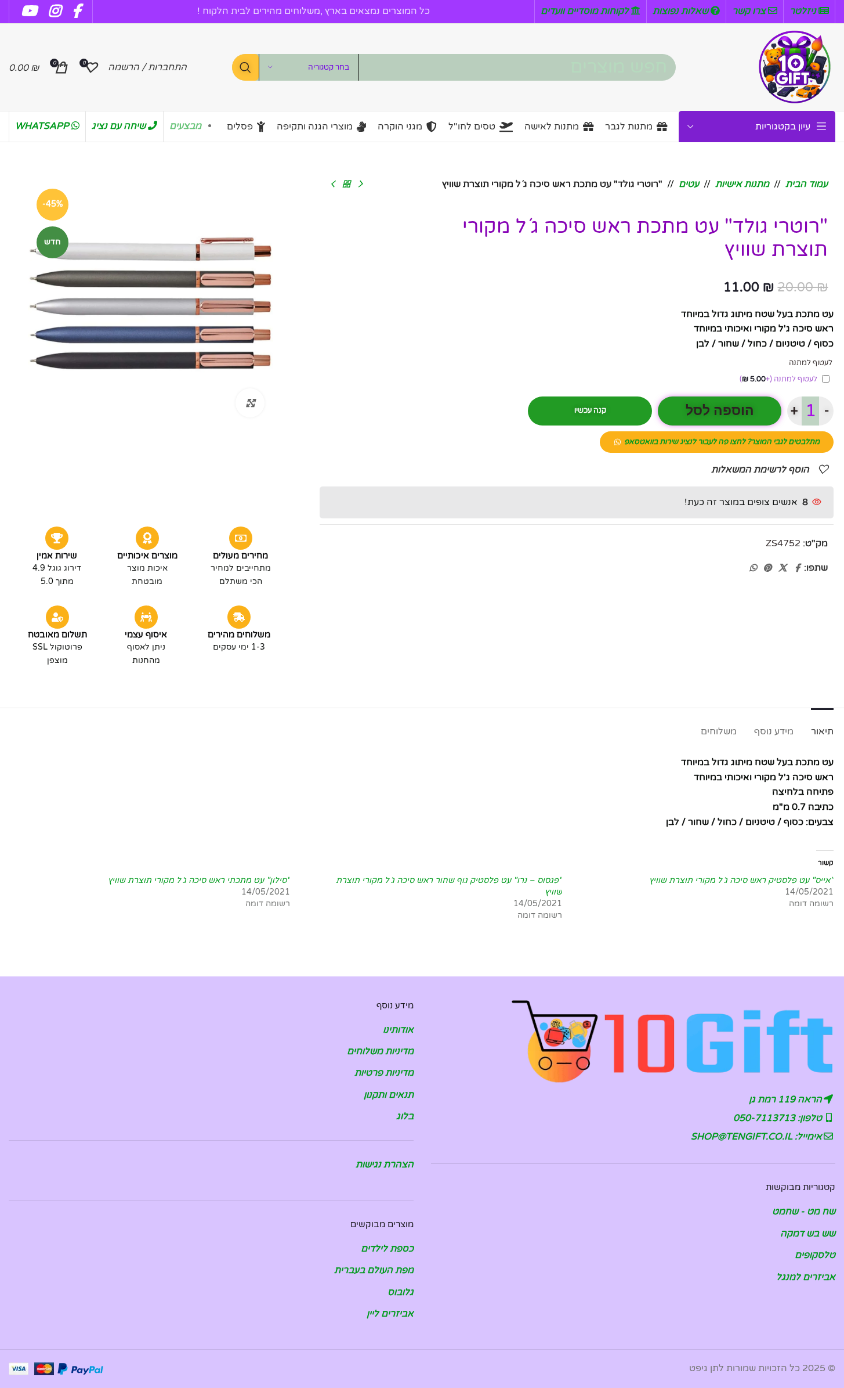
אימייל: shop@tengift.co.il (757, 1136)
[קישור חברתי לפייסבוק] (797, 568)
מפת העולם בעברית (374, 1270)
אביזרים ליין (390, 1313)
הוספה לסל (720, 411)
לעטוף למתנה (778, 379)
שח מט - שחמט (803, 1211)
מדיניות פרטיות (384, 1073)
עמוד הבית (806, 184)
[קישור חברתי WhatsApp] (753, 568)
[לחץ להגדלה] (250, 402)
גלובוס (400, 1292)
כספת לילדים (387, 1248)
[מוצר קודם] (360, 185)
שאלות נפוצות (682, 11)
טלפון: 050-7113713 (778, 1118)
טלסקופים (815, 1255)
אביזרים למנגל (805, 1277)
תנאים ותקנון (389, 1095)
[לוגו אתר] (794, 67)
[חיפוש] (245, 67)
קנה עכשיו (590, 410)
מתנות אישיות (742, 184)
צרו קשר (750, 11)
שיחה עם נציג (120, 126)
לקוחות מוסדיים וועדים (586, 11)
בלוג (405, 1116)
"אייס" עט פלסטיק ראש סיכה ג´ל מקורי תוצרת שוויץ (741, 880)
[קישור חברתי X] (782, 568)
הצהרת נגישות (385, 1164)
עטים (689, 184)
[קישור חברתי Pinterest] (767, 568)
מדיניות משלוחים (380, 1051)
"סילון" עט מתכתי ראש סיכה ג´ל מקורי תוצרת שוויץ (199, 880)
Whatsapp (43, 126)
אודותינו (398, 1030)
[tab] (822, 726)
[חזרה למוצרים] (346, 185)
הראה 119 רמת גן (786, 1099)
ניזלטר (803, 11)
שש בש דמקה (807, 1233)
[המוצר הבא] (332, 185)
